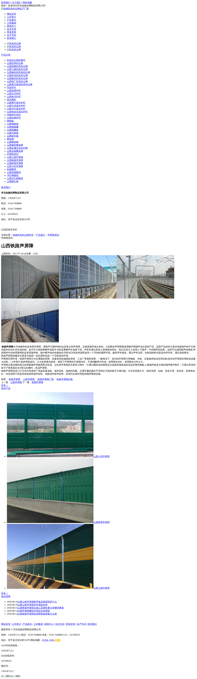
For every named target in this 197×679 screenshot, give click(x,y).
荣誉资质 (11, 32)
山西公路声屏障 (15, 157)
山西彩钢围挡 (14, 172)
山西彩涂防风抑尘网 (17, 75)
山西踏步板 (12, 136)
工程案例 (11, 23)
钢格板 (10, 121)
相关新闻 (5, 596)
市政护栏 (11, 87)
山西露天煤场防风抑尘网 (19, 84)
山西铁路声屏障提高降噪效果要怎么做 (37, 614)
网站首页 (11, 14)
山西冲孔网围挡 (15, 178)
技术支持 (11, 29)
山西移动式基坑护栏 (17, 112)
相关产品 (5, 388)
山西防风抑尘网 (15, 63)
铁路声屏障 (14, 379)
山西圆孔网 (12, 181)
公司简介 (11, 17)
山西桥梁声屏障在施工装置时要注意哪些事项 (41, 608)
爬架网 (10, 139)
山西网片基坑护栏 (16, 102)
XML (51, 640)
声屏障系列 (12, 154)
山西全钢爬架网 (15, 151)
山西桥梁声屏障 (15, 163)
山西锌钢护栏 (14, 118)
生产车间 (11, 35)
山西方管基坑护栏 (16, 105)
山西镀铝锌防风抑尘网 (18, 72)
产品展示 (11, 20)
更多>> (4, 385)
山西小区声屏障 (15, 166)
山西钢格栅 (12, 127)
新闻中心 (11, 26)
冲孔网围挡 (12, 175)
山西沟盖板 (12, 133)
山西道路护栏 (14, 90)
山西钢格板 (12, 124)
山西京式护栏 (14, 93)
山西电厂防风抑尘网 (17, 81)
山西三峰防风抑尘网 (17, 69)
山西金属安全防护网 (17, 148)
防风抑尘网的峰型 (16, 60)
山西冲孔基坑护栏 (16, 108)
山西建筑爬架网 (15, 145)
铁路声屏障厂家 (45, 379)
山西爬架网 (12, 142)
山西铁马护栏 (14, 96)
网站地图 (27, 2)
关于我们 (16, 2)
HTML (45, 640)
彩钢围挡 (11, 169)
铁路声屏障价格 (65, 379)
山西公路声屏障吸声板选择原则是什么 (37, 602)
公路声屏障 (29, 379)
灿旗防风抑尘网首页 (23, 235)
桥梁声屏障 (37, 382)
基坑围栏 (11, 99)
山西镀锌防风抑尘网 (17, 78)
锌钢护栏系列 (14, 115)
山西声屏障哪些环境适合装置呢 (34, 611)
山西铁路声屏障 (15, 160)
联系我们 (5, 2)
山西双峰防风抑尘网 (17, 66)
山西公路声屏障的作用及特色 (33, 605)
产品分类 (5, 55)
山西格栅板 (12, 130)
